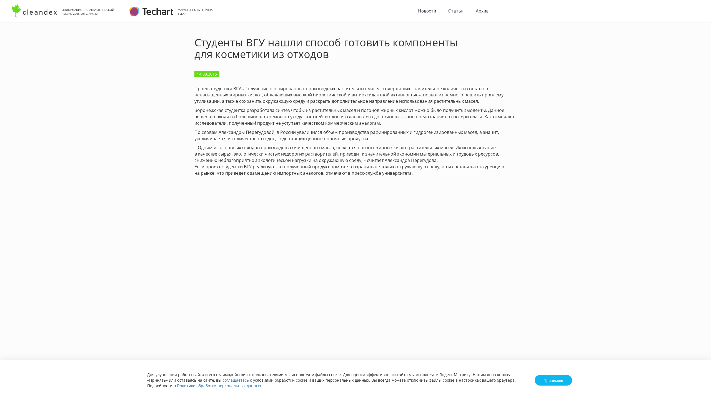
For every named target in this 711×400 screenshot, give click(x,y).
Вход (698, 14)
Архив (482, 11)
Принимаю (553, 380)
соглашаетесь (235, 380)
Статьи (456, 11)
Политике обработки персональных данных (219, 385)
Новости (427, 11)
